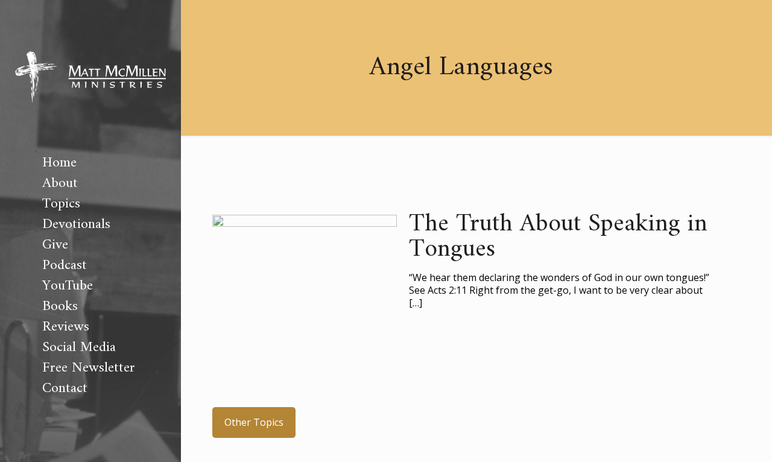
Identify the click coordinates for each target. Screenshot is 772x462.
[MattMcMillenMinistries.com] (90, 76)
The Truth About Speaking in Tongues (558, 237)
